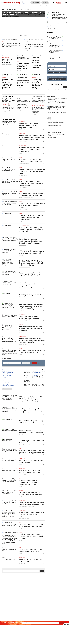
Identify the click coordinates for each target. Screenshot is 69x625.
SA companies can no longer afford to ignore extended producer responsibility (31, 149)
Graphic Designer (51, 126)
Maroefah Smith (22, 141)
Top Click (20, 474)
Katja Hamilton (22, 187)
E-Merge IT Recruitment (37, 373)
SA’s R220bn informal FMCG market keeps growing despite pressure (32, 525)
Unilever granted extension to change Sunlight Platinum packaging (55, 51)
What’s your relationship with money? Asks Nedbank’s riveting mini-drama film (30, 411)
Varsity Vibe (21, 209)
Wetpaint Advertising (36, 372)
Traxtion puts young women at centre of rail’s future (30, 296)
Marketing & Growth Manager (8, 380)
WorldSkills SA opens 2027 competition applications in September (36, 64)
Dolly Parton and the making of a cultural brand (7, 60)
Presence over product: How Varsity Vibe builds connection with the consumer (32, 205)
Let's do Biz (66, 624)
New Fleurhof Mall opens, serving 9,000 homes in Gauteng (31, 422)
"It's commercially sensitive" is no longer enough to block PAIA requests (11, 45)
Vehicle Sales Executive (52, 121)
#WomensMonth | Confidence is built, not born (30, 560)
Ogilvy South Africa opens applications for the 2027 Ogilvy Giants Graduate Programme (8, 108)
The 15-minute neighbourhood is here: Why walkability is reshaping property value (31, 229)
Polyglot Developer (6, 373)
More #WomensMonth (51, 28)
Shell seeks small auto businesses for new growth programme (54, 42)
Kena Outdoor (27, 506)
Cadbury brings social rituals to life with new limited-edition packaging (55, 46)
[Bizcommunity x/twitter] (49, 90)
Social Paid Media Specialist (53, 122)
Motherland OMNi (22, 320)
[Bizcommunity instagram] (59, 90)
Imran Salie (21, 310)
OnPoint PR (29, 197)
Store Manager (51, 119)
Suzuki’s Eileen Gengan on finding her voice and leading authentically (59, 18)
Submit (44, 96)
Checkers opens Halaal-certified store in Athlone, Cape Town (54, 57)
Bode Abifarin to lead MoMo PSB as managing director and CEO (32, 351)
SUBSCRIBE (62, 622)
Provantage (21, 255)
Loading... (2, 578)
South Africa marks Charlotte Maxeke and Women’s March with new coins (31, 536)
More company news (37, 96)
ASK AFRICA (21, 175)
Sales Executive (5, 384)
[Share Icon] (43, 129)
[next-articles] (44, 101)
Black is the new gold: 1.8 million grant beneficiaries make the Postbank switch (31, 217)
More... (48, 137)
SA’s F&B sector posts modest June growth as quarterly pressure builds (32, 452)
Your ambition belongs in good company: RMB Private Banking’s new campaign (31, 183)
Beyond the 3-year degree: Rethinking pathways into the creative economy (29, 285)
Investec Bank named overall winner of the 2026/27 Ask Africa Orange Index (32, 171)
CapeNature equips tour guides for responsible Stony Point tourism (31, 274)
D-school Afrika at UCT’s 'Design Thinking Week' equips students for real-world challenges (38, 109)
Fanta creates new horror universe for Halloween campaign (23, 83)
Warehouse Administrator (53, 125)
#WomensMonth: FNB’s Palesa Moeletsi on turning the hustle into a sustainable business (32, 341)
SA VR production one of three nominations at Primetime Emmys (22, 13)
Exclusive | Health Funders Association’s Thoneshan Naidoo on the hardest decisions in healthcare (8, 84)
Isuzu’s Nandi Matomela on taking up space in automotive (59, 22)
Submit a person (53, 137)
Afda (20, 288)
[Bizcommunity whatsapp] (66, 90)
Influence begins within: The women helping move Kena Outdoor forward (32, 503)
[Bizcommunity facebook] (55, 90)
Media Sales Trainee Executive (8, 385)
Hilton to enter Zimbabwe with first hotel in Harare (31, 462)
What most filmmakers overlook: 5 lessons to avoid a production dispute (31, 514)
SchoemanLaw (31, 444)
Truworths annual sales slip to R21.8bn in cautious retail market (34, 46)
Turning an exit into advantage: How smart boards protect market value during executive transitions (38, 84)
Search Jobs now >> (57, 72)
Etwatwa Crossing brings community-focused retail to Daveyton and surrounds (55, 37)
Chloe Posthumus (22, 163)
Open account (60, 129)
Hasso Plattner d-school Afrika (38, 105)
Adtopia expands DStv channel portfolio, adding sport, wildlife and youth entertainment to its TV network (57, 111)
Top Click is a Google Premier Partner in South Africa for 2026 (30, 471)
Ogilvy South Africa (5, 104)
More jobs (49, 129)
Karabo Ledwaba (5, 64)
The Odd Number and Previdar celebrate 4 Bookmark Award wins (31, 432)
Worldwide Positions (36, 375)
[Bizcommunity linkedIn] (52, 90)
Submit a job (54, 129)
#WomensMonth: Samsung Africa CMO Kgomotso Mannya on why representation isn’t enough (31, 399)
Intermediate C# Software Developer (9, 382)
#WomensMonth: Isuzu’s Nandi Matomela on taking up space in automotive (30, 329)
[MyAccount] (66, 3)
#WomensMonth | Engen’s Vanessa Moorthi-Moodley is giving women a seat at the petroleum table (32, 138)
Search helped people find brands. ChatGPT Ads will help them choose (56, 101)
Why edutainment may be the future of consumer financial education (32, 194)
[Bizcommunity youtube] (62, 90)
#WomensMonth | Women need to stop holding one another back (22, 106)
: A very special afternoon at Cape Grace (30, 160)
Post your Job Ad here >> (57, 79)
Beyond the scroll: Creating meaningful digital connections (30, 318)
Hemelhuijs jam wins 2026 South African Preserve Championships (30, 493)
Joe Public (21, 414)
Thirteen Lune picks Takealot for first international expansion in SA (23, 66)
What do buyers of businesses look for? (31, 442)
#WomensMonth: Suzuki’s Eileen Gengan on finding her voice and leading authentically (31, 307)
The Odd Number (22, 434)
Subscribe (41, 570)
